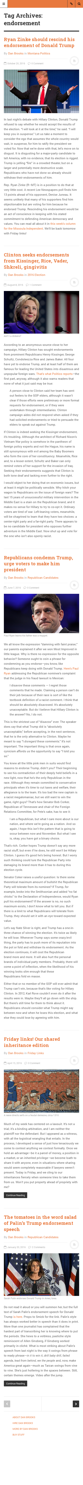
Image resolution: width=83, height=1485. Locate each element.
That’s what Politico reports (54, 374)
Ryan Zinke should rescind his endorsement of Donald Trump (39, 42)
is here (17, 1317)
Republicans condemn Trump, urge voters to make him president (38, 563)
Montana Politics (39, 53)
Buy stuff (19, 1434)
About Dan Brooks (24, 1417)
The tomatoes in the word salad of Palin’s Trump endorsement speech (40, 1223)
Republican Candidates (43, 577)
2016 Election (36, 275)
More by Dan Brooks (25, 1428)
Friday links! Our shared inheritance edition (32, 1042)
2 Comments (38, 1247)
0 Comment (37, 63)
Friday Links (36, 1053)
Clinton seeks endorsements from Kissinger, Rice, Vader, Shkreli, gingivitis (36, 261)
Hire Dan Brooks (23, 1423)
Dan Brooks (16, 53)
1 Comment (35, 284)
